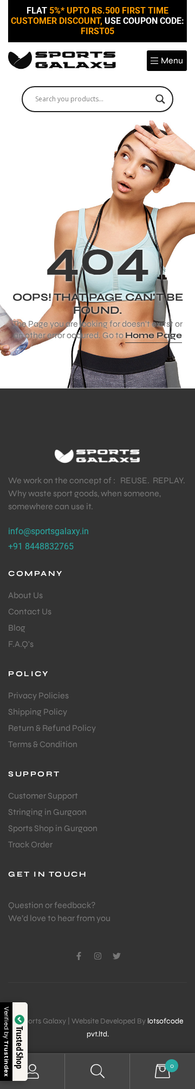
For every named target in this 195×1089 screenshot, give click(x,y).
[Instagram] (98, 956)
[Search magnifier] (160, 99)
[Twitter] (117, 956)
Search (97, 1071)
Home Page (153, 335)
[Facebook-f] (79, 956)
